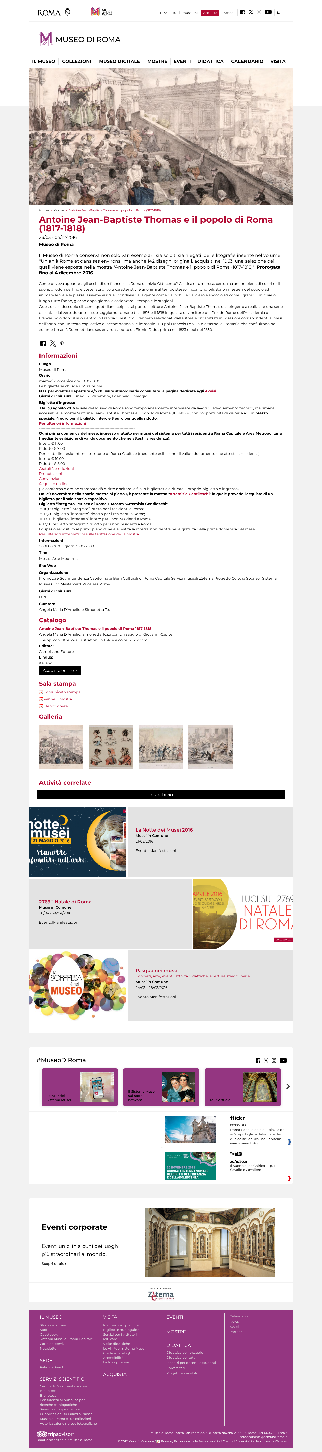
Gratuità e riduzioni (56, 468)
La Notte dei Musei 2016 (164, 830)
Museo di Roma (88, 39)
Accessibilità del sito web (254, 1441)
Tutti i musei (182, 13)
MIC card (110, 1339)
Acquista (210, 13)
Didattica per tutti (181, 1357)
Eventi (182, 61)
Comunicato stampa (62, 692)
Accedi (229, 13)
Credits (228, 1441)
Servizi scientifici (62, 1379)
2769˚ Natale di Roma (65, 902)
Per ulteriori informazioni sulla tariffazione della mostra (89, 534)
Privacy (166, 1441)
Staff (43, 1330)
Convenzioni (50, 478)
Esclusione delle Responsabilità (197, 1441)
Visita (278, 61)
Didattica (210, 61)
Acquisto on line (54, 483)
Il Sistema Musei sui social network (142, 1095)
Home (44, 210)
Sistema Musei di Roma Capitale (66, 1339)
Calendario (247, 61)
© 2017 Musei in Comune (136, 1441)
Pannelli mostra (58, 699)
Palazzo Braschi (52, 1367)
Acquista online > (60, 670)
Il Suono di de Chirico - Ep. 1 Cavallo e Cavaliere (252, 1168)
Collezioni (76, 61)
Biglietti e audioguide (121, 1330)
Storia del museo (53, 1325)
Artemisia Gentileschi (190, 494)
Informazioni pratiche (121, 1325)
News (234, 1321)
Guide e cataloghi (117, 1353)
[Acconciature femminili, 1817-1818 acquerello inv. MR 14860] (111, 747)
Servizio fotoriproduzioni (60, 1409)
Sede (46, 1360)
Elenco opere (56, 706)
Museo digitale (119, 61)
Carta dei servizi (53, 1344)
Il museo (43, 61)
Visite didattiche (116, 1344)
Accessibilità (113, 1358)
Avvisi (210, 391)
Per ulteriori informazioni (62, 423)
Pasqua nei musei (157, 970)
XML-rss (281, 1441)
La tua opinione (116, 1362)
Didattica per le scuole (184, 1352)
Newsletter (49, 1348)
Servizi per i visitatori (120, 1334)
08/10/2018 (258, 1134)
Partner (236, 1332)
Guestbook (49, 1334)
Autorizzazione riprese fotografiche (68, 1423)
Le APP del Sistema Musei (59, 1098)
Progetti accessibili (181, 1373)
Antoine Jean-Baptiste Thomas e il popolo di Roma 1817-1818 (95, 628)
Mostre (157, 61)
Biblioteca (48, 1395)
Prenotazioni (50, 473)
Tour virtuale (220, 1100)
